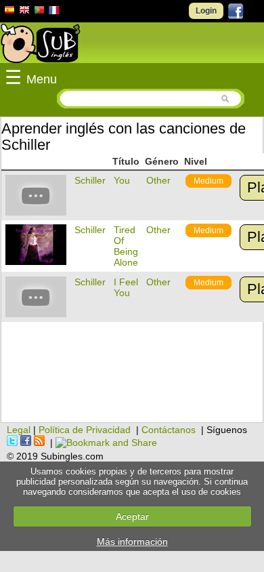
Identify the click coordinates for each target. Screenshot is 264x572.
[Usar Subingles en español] (9, 12)
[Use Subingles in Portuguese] (39, 11)
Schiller (90, 180)
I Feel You (126, 287)
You (122, 180)
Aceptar (132, 516)
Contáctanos (168, 429)
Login (206, 11)
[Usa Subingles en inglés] (24, 11)
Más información (132, 541)
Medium (208, 181)
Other (158, 180)
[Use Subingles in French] (54, 12)
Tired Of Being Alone (126, 246)
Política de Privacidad (85, 429)
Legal (18, 429)
